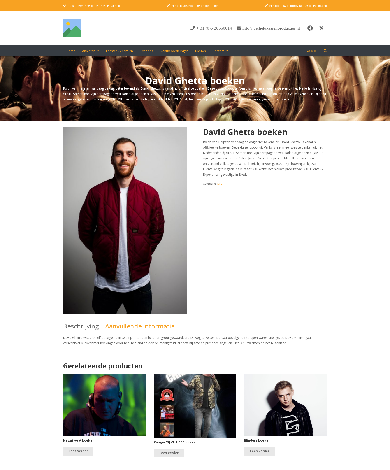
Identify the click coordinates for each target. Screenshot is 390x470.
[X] (321, 28)
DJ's (219, 184)
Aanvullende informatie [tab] (140, 326)
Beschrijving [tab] (81, 326)
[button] (98, 51)
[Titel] (72, 28)
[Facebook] (310, 28)
